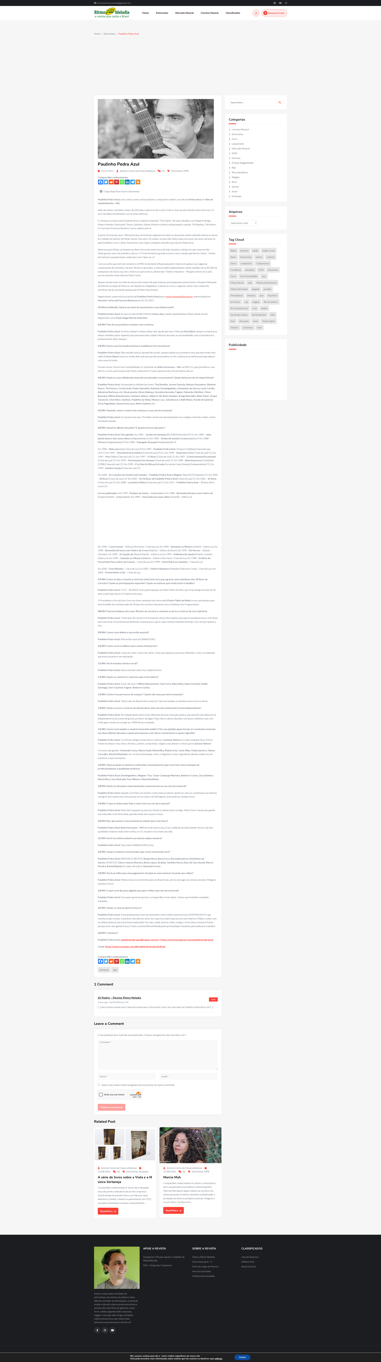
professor (235, 302)
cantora (270, 257)
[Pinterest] (116, 182)
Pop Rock (272, 295)
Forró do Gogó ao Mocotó (205, 1266)
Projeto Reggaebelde (242, 162)
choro (233, 263)
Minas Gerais (237, 282)
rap (246, 302)
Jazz (264, 276)
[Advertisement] (190, 61)
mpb (115, 969)
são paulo (244, 321)
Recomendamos (240, 172)
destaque (104, 969)
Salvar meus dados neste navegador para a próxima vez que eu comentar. (138, 1084)
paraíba (267, 289)
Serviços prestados (201, 1271)
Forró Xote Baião (248, 276)
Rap (234, 167)
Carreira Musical (209, 13)
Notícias (236, 158)
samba (264, 308)
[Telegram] (132, 182)
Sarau (234, 191)
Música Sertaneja (239, 289)
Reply (213, 999)
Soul (233, 321)
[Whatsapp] (122, 182)
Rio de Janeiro (271, 302)
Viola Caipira (268, 321)
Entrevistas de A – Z (202, 1261)
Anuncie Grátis (276, 12)
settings (218, 1358)
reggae (255, 302)
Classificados (233, 13)
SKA (273, 314)
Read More (106, 1211)
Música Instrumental (266, 282)
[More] (138, 182)
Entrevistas (162, 13)
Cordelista (236, 269)
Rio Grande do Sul (239, 308)
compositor (246, 263)
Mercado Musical (184, 13)
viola (255, 321)
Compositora (262, 263)
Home (145, 13)
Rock (234, 181)
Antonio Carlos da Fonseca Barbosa (137, 170)
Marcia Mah (172, 1177)
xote (259, 327)
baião (255, 250)
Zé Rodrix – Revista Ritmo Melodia (119, 998)
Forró (234, 138)
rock (254, 308)
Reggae (235, 177)
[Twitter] (105, 182)
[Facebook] (275, 3)
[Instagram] (286, 3)
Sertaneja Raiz (259, 314)
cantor (259, 257)
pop (261, 295)
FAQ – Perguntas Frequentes (157, 1265)
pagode (255, 289)
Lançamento (238, 143)
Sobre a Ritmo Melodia (203, 1257)
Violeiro (235, 327)
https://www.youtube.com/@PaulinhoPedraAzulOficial (135, 946)
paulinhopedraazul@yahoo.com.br (140, 939)
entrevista (273, 269)
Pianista (251, 295)
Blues (233, 257)
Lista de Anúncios (250, 1257)
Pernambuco (237, 295)
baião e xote (269, 250)
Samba (235, 186)
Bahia (233, 250)
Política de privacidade (203, 1276)
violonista (248, 327)
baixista (244, 250)
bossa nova (246, 257)
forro (233, 276)
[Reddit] (111, 182)
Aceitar (242, 1357)
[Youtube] (280, 3)
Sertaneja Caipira (239, 314)
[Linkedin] (127, 182)
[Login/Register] (256, 13)
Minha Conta (247, 1261)
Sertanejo (143, 1171)
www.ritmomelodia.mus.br (179, 296)
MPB (186, 170)
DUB (261, 269)
